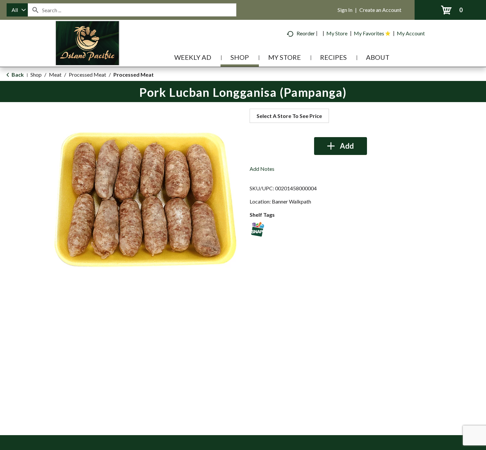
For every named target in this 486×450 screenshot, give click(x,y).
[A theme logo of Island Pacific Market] (87, 52)
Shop (36, 74)
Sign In (345, 10)
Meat (55, 74)
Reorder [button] (306, 33)
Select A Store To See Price (289, 116)
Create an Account (380, 10)
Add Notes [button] (262, 169)
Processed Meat (87, 74)
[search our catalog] (35, 10)
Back (17, 74)
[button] (340, 146)
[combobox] (17, 10)
